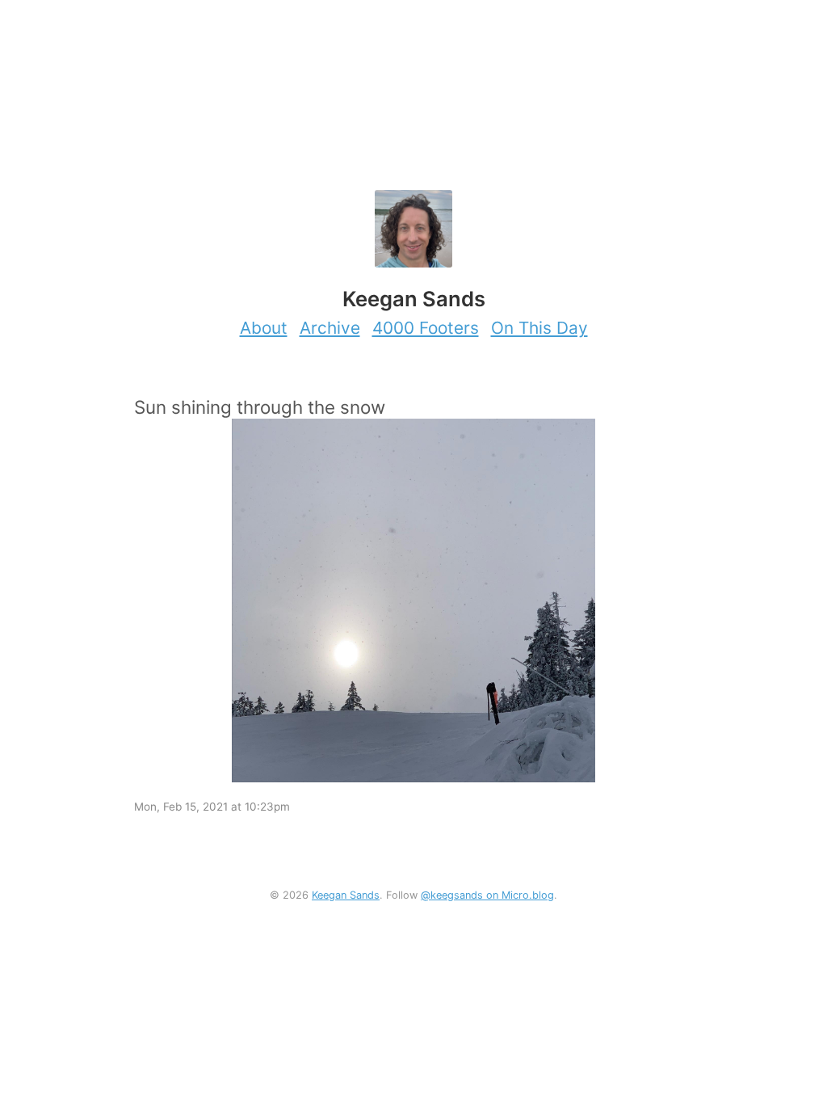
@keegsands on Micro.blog (487, 895)
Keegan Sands (346, 895)
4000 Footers (425, 328)
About (264, 328)
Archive (330, 328)
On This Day (539, 328)
